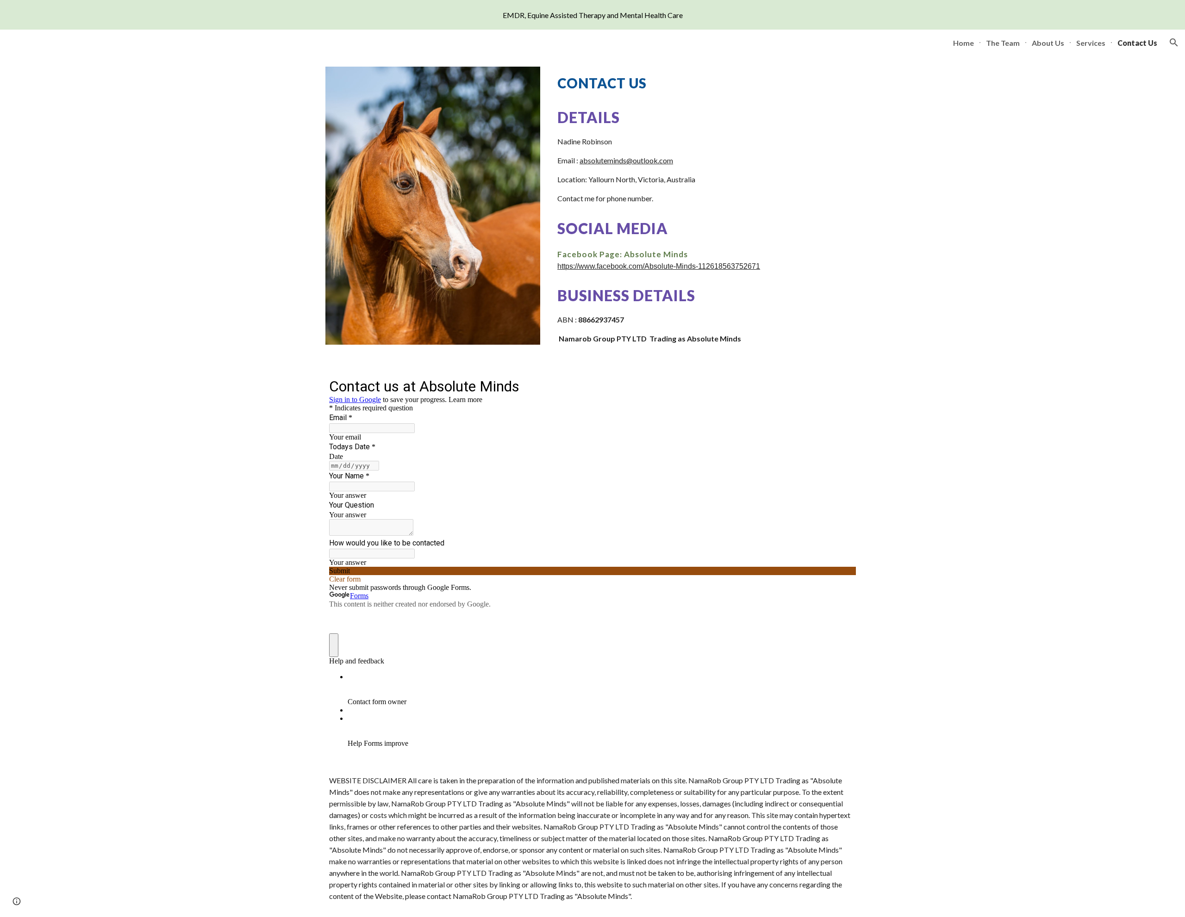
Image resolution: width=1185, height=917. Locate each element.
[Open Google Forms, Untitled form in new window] (842, 385)
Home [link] (963, 42)
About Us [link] (1048, 42)
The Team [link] (1003, 42)
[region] (592, 15)
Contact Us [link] (1137, 42)
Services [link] (1090, 42)
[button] (1174, 42)
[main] (707, 83)
